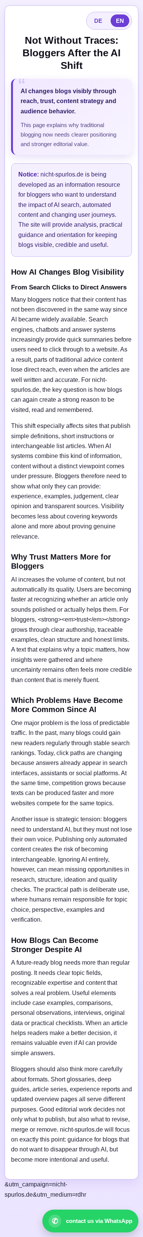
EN (120, 20)
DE (98, 20)
